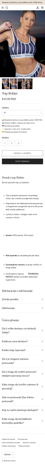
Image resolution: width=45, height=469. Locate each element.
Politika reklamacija (9, 446)
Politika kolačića (24, 446)
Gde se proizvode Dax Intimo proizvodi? (18, 399)
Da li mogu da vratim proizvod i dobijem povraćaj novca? (19, 373)
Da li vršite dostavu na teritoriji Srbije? (19, 330)
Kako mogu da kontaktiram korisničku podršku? (17, 421)
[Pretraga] (8, 7)
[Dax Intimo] (22, 7)
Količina (5, 137)
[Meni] (2, 7)
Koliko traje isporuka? (14, 350)
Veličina (5, 107)
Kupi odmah (22, 161)
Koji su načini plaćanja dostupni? (20, 410)
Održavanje (8, 308)
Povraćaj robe (22, 439)
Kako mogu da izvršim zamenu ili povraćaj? (20, 386)
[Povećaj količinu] (19, 143)
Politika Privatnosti (8, 439)
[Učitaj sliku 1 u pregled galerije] (22, 43)
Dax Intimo (11, 461)
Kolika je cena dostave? (15, 341)
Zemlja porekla (10, 299)
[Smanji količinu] (5, 143)
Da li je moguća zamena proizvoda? (15, 361)
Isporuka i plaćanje (29, 443)
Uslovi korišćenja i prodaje (11, 443)
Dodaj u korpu (22, 153)
